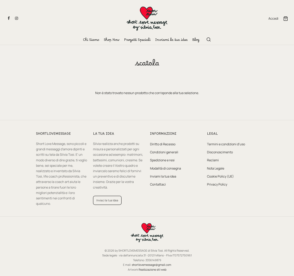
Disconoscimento (220, 152)
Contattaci (158, 184)
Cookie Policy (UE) (220, 176)
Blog (195, 41)
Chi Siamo (91, 41)
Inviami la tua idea (171, 41)
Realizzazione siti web (152, 269)
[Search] (208, 39)
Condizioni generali (164, 152)
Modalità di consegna (165, 168)
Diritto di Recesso (162, 144)
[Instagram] (16, 18)
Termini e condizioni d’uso (226, 144)
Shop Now (111, 41)
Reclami (213, 160)
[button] (107, 200)
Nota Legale (215, 168)
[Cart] (285, 18)
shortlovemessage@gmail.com (151, 265)
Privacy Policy (217, 184)
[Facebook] (8, 18)
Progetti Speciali (137, 41)
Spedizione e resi (162, 160)
